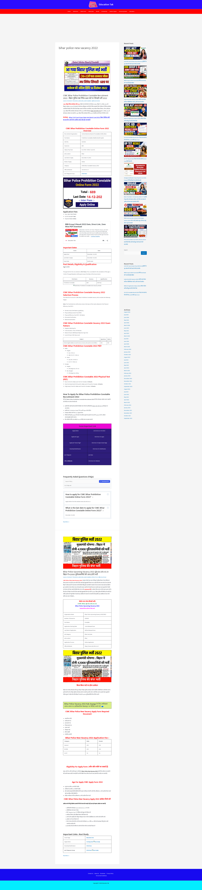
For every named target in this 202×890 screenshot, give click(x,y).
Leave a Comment (67, 101)
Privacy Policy (110, 873)
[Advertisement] (101, 26)
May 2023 (126, 365)
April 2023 (126, 368)
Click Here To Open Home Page (99, 443)
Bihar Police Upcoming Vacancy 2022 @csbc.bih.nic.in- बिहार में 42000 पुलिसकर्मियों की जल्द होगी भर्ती (86, 573)
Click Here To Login (99, 437)
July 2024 (126, 339)
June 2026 (126, 317)
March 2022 (127, 402)
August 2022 (127, 389)
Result (97, 11)
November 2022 (128, 381)
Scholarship (104, 11)
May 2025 (126, 331)
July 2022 (126, 392)
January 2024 (127, 352)
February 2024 (127, 349)
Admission (75, 11)
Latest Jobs (91, 11)
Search (126, 250)
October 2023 (127, 355)
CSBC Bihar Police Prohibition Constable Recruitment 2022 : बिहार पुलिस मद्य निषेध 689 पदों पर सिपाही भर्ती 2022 (85, 97)
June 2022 (126, 394)
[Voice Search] (95, 481)
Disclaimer (102, 873)
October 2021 (127, 416)
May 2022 (126, 397)
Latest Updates (87, 101)
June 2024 (126, 341)
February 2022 (127, 405)
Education (131, 11)
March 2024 (127, 347)
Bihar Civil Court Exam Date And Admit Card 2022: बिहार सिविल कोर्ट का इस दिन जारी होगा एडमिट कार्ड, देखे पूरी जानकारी (86, 118)
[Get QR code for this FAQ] (93, 497)
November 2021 (128, 413)
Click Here (89, 846)
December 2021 (128, 410)
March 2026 (127, 325)
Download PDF (105, 481)
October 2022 (127, 384)
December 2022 (128, 379)
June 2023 (126, 363)
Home (69, 11)
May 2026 (126, 320)
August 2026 (127, 312)
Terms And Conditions (101, 876)
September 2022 (128, 386)
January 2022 (127, 408)
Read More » (66, 522)
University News (123, 11)
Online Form (95, 577)
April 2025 (126, 333)
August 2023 (127, 357)
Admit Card (83, 11)
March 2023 (127, 371)
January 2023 (127, 376)
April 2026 (126, 323)
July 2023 (126, 360)
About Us (96, 873)
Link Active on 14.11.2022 (99, 431)
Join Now (91, 455)
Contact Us (90, 873)
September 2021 (128, 418)
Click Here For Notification (99, 449)
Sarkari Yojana (113, 11)
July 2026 (126, 315)
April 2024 (126, 344)
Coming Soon (89, 842)
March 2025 (127, 336)
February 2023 (127, 373)
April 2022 (126, 400)
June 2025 (126, 328)
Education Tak (106, 5)
